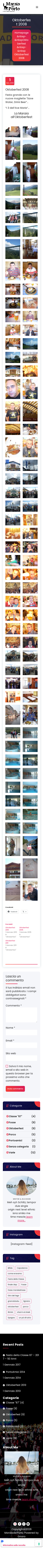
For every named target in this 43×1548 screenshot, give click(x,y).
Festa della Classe (16, 1279)
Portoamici (15, 1140)
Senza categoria (19, 1146)
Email (10, 1040)
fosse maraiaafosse (16, 1290)
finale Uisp (12, 1284)
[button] (12, 132)
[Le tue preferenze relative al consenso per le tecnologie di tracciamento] (39, 1544)
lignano (26, 1301)
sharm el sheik (23, 1312)
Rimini (10, 1312)
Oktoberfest (16, 1128)
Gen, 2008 (10, 81)
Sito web (11, 1053)
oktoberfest (13, 1306)
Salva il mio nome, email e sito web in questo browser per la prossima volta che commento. (19, 1073)
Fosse (12, 1122)
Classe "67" (15, 1116)
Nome (10, 1027)
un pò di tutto (25, 1317)
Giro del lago (13, 1295)
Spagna (11, 1317)
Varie (12, 1152)
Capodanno (22, 1268)
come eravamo (15, 1273)
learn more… (29, 1499)
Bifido (10, 1268)
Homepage (22, 32)
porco (25, 1306)
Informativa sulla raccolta (14, 1545)
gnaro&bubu (13, 1301)
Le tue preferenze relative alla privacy (21, 1541)
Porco (12, 1134)
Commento (14, 1005)
